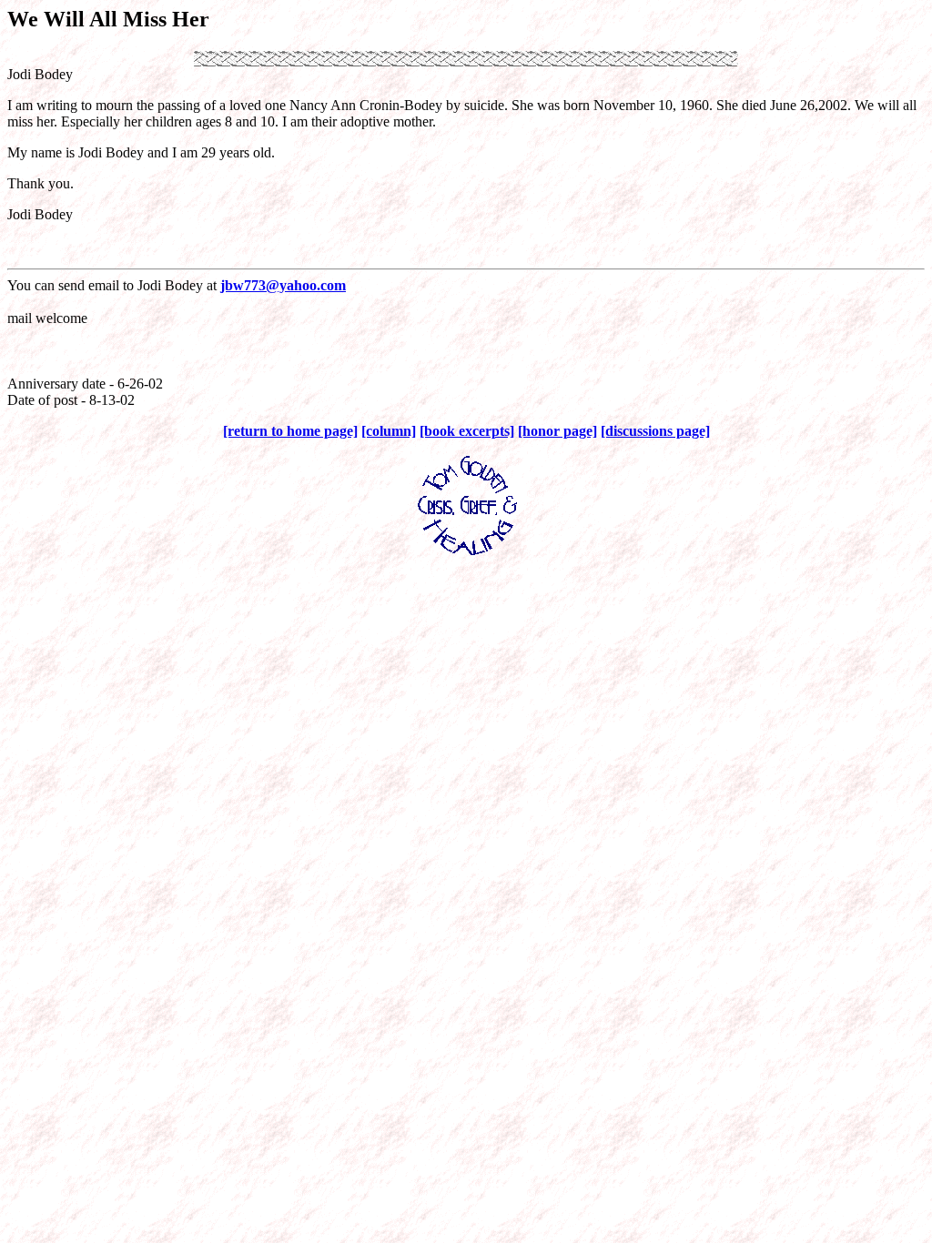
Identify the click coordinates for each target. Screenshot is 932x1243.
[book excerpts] (467, 431)
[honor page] (557, 431)
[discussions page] (655, 431)
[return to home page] (290, 431)
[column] (388, 431)
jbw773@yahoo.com (283, 285)
